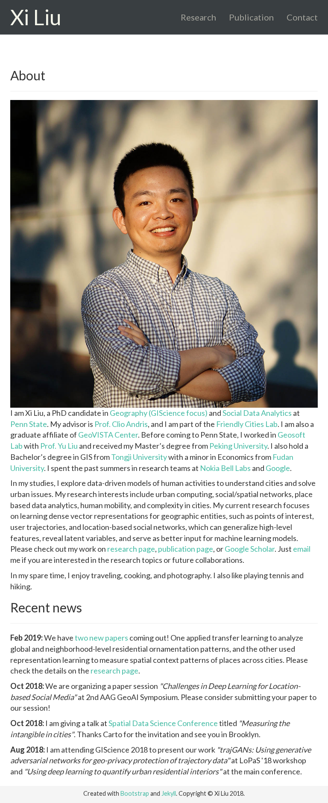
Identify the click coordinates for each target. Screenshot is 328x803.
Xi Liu (36, 17)
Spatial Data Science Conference (163, 723)
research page (131, 548)
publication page (185, 548)
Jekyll (168, 793)
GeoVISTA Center (108, 434)
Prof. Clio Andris (121, 424)
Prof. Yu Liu (59, 445)
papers (116, 637)
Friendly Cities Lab (247, 424)
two (81, 637)
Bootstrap (134, 793)
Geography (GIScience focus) (159, 413)
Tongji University (139, 457)
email (301, 548)
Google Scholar (250, 548)
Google (278, 468)
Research (198, 17)
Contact (302, 17)
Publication (251, 17)
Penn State (28, 424)
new (96, 637)
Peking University (238, 445)
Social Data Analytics (257, 413)
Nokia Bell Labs (225, 468)
